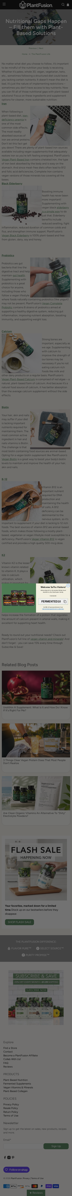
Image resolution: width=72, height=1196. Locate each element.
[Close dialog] (67, 585)
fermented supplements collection (53, 609)
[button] (53, 601)
